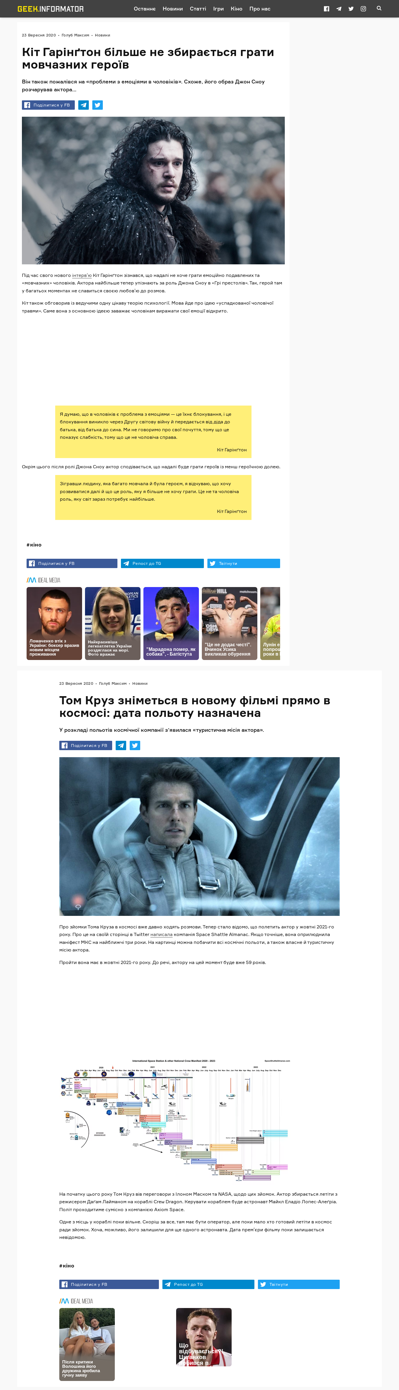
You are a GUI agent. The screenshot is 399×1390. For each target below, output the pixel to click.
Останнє (145, 8)
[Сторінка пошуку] (379, 9)
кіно (35, 544)
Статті (198, 8)
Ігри (218, 8)
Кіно (236, 8)
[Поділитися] (83, 105)
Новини (173, 8)
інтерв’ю (82, 275)
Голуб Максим (75, 35)
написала (161, 934)
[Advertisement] (153, 360)
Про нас (259, 8)
